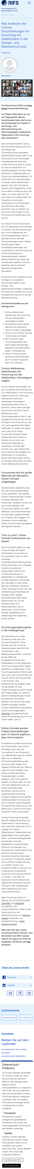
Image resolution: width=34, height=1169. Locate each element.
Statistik (8, 1133)
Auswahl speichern (12, 1160)
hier (29, 942)
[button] (20, 993)
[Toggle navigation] (29, 2)
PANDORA (19, 903)
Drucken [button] (29, 993)
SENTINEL (5, 713)
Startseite (4, 15)
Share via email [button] (10, 993)
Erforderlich (10, 1113)
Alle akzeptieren (11, 1166)
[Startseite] (10, 3)
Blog (12, 15)
